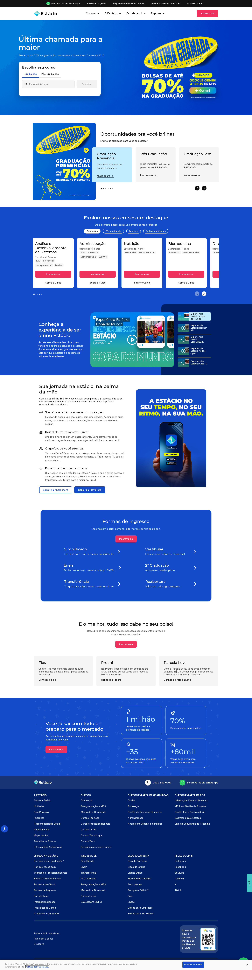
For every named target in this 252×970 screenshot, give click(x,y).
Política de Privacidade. (37, 967)
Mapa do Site (41, 835)
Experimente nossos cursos (96, 847)
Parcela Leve (41, 896)
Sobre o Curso (53, 282)
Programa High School (46, 913)
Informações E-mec (45, 907)
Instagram (180, 861)
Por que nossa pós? (45, 866)
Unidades (39, 806)
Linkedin (179, 878)
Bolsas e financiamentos (47, 878)
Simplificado (87, 861)
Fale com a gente (43, 938)
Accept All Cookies (193, 964)
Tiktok (178, 890)
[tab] (30, 74)
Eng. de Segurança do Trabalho (192, 823)
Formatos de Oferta (44, 884)
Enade (131, 901)
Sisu (130, 896)
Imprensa (39, 817)
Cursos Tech (88, 841)
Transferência (88, 872)
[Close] (247, 964)
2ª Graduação (88, 878)
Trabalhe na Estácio (45, 841)
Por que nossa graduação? (49, 861)
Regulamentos (42, 829)
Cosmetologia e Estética (188, 817)
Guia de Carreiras (137, 861)
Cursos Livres (88, 829)
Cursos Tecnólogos (91, 835)
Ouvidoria (39, 943)
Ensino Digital (135, 872)
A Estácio (111, 13)
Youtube (179, 872)
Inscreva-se (207, 13)
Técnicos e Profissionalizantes (50, 872)
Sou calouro (135, 884)
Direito (131, 800)
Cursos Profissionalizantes (95, 823)
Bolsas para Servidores (141, 913)
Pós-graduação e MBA (93, 806)
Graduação (87, 800)
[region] (126, 965)
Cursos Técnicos (90, 817)
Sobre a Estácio (42, 800)
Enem (84, 866)
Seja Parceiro (41, 812)
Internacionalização (45, 901)
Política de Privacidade (46, 933)
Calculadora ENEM (91, 901)
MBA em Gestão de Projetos (190, 806)
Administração (136, 817)
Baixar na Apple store (55, 489)
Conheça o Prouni (111, 679)
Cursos (90, 13)
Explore (156, 13)
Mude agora (103, 175)
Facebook (180, 866)
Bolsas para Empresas (140, 907)
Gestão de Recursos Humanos (145, 812)
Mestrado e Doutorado (93, 812)
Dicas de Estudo (136, 866)
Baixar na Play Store (90, 489)
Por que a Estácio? (138, 890)
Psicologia (133, 806)
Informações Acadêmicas (48, 847)
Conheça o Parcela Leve (177, 679)
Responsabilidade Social (47, 823)
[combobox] (50, 84)
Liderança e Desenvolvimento (191, 800)
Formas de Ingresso (45, 890)
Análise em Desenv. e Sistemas (145, 823)
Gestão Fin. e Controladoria (190, 812)
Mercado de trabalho (139, 878)
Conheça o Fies (47, 679)
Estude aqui (134, 13)
